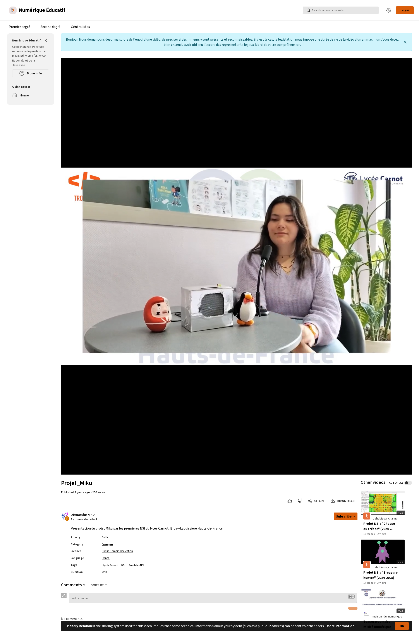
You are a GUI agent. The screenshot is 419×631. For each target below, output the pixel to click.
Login (404, 10)
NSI (123, 565)
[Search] (308, 10)
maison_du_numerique (387, 616)
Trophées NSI (136, 565)
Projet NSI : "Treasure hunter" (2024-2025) (380, 575)
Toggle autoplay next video (408, 483)
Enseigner (107, 544)
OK (402, 626)
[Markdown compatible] (351, 596)
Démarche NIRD (83, 515)
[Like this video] (290, 500)
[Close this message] (405, 42)
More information (340, 626)
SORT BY (97, 585)
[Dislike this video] (300, 500)
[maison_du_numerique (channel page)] (366, 614)
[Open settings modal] (388, 10)
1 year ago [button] (369, 534)
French (106, 558)
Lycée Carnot (110, 565)
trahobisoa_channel (385, 518)
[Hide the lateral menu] (46, 40)
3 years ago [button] (83, 492)
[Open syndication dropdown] (84, 585)
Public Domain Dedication (117, 551)
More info (34, 73)
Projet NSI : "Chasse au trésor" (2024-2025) (379, 526)
